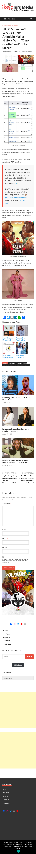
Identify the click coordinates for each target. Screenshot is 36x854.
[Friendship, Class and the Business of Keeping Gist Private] (18, 417)
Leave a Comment (27, 51)
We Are (5, 631)
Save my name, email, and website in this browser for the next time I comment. (16, 561)
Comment (6, 504)
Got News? (7, 637)
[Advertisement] (18, 710)
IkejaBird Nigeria (8, 365)
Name (4, 530)
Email (5, 539)
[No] (34, 847)
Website (5, 548)
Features (15, 26)
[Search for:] (18, 656)
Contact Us (7, 644)
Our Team (6, 634)
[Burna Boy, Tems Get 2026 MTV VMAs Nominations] (18, 386)
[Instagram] (14, 624)
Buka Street (12, 363)
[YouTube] (21, 624)
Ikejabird (17, 51)
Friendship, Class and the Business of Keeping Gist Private (15, 430)
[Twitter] (18, 624)
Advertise (6, 641)
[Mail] (25, 624)
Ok (18, 851)
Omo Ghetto (19, 365)
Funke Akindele (22, 363)
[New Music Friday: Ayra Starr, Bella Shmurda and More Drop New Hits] (18, 448)
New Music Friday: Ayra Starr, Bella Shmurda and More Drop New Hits (15, 461)
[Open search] (31, 19)
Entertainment (6, 26)
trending (27, 365)
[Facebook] (11, 624)
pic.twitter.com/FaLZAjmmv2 (16, 197)
